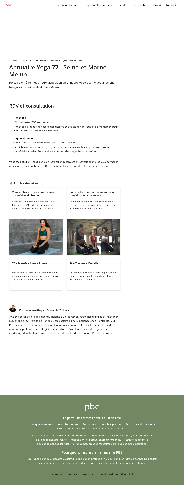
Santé (123, 5)
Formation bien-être (68, 5)
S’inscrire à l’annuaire (165, 5)
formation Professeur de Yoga (90, 166)
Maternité (140, 5)
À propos (56, 474)
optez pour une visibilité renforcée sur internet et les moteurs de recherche (101, 463)
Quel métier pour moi (99, 5)
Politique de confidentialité (116, 474)
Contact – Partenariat (81, 474)
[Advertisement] (92, 34)
